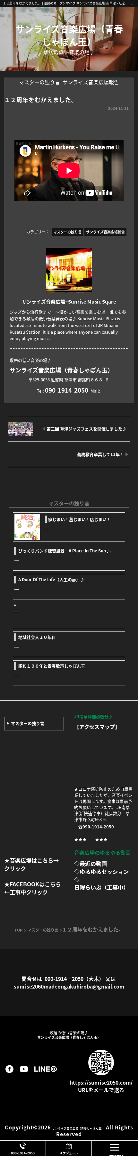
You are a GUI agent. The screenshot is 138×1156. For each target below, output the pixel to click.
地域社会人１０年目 (37, 637)
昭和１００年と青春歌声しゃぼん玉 (51, 666)
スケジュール (68, 1153)
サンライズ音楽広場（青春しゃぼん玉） (69, 35)
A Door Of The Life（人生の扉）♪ (51, 579)
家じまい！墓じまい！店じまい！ (79, 519)
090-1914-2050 (23, 1153)
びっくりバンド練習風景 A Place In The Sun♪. (64, 551)
